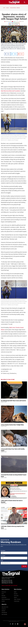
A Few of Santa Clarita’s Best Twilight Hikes (12, 424)
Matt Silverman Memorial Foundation (10, 91)
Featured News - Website (15, 7)
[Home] (1, 7)
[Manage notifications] (25, 624)
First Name (3, 550)
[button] (3, 2)
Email (2, 560)
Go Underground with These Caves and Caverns (13, 400)
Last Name (3, 555)
